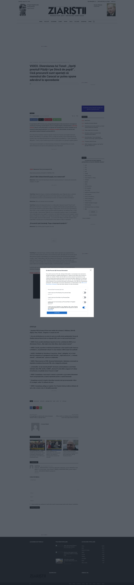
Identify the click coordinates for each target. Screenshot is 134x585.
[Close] (91, 270)
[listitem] (67, 289)
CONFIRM (57, 312)
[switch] (84, 293)
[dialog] (67, 292)
